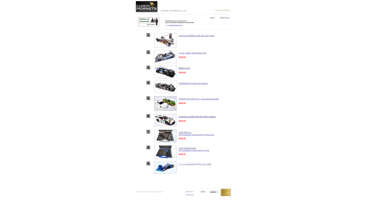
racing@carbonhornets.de (175, 25)
